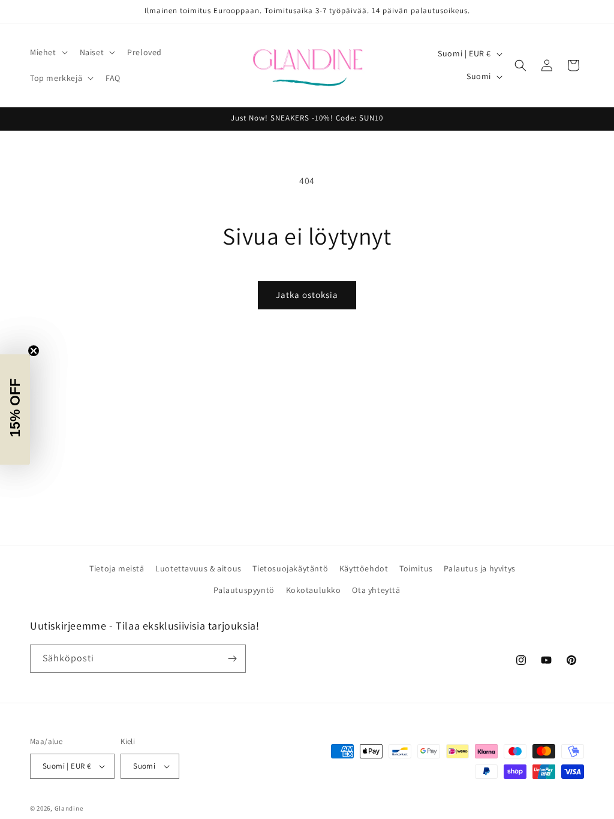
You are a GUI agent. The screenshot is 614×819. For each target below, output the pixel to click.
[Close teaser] (34, 351)
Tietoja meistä (116, 568)
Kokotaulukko (313, 590)
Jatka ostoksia (307, 294)
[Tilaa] (232, 659)
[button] (48, 52)
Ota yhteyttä (376, 590)
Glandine (69, 808)
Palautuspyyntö (243, 590)
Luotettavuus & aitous (198, 568)
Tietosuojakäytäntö (290, 568)
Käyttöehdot (364, 568)
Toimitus (416, 568)
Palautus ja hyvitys (479, 568)
